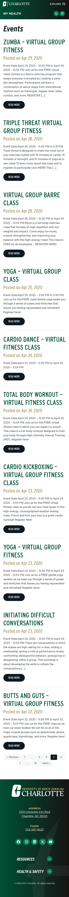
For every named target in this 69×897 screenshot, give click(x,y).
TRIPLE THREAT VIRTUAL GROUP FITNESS (32, 127)
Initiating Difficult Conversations (29, 619)
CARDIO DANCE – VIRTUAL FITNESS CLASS (34, 343)
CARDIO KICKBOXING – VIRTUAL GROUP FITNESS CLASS (33, 475)
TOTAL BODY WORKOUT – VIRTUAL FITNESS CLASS (32, 399)
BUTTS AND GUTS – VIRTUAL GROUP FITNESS (33, 700)
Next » (46, 763)
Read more (14, 104)
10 (35, 763)
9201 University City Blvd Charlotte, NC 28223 (34, 814)
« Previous (12, 757)
